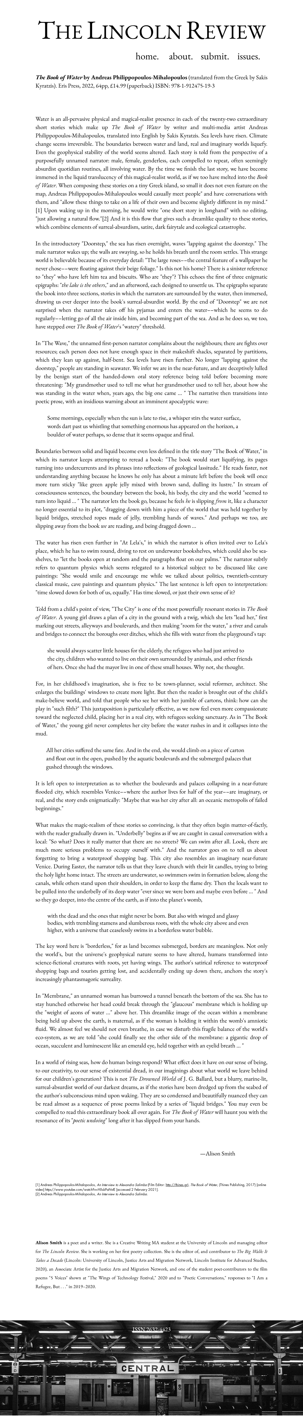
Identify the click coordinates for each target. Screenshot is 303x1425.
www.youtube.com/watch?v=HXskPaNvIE (85, 1189)
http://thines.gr (176, 1184)
